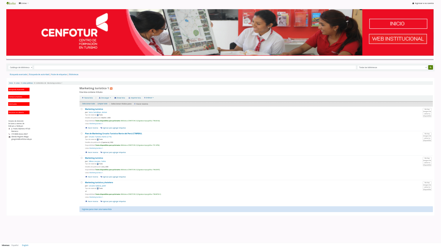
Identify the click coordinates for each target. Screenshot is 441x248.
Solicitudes (13, 104)
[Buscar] (430, 67)
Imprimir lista (135, 98)
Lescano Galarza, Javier (97, 186)
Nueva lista (88, 98)
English (25, 245)
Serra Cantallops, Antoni (98, 112)
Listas (18, 83)
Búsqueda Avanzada (16, 89)
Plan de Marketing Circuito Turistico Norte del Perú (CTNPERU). (113, 133)
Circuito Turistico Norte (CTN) (100, 137)
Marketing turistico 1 (96, 124)
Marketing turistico (94, 109)
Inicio (11, 83)
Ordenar (148, 98)
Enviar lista (120, 98)
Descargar (105, 98)
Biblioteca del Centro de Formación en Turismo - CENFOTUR (12, 3)
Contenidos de (48, 83)
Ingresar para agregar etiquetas (114, 128)
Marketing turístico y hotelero (99, 182)
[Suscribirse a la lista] (111, 88)
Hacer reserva (92, 128)
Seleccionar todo (88, 104)
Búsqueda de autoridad (39, 74)
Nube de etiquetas (59, 74)
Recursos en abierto (16, 112)
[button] (23, 3)
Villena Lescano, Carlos (97, 161)
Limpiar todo (102, 104)
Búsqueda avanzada (18, 74)
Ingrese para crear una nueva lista (97, 209)
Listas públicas (27, 83)
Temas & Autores (15, 97)
